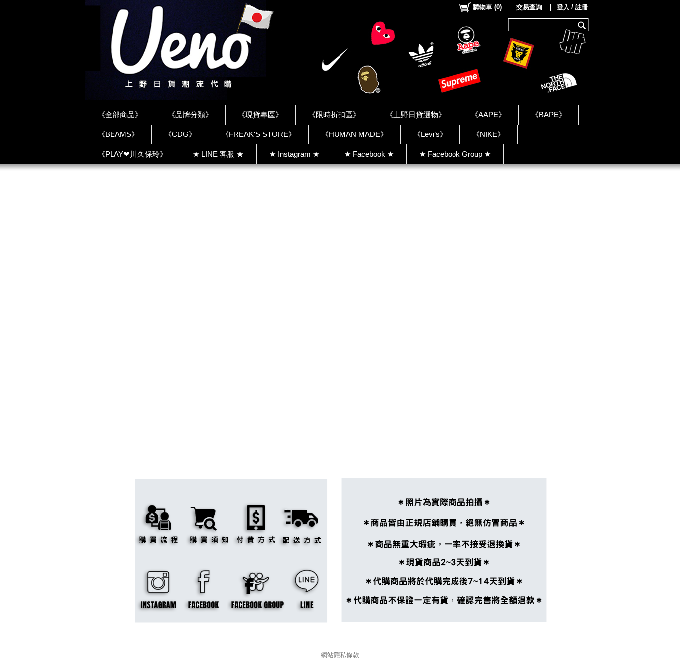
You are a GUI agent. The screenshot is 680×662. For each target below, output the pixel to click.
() (487, 7)
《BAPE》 (548, 114)
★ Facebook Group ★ (455, 154)
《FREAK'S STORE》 (259, 134)
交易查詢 (529, 7)
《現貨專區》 (260, 114)
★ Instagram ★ (294, 154)
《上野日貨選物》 (416, 114)
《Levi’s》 (430, 134)
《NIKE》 (488, 134)
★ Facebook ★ (369, 154)
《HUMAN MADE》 (354, 134)
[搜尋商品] (583, 24)
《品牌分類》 (190, 114)
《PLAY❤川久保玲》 (132, 154)
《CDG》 (180, 134)
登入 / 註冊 (572, 7)
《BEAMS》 (118, 134)
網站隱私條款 (340, 655)
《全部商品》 (120, 114)
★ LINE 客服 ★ (218, 154)
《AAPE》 (488, 114)
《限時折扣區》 (334, 114)
